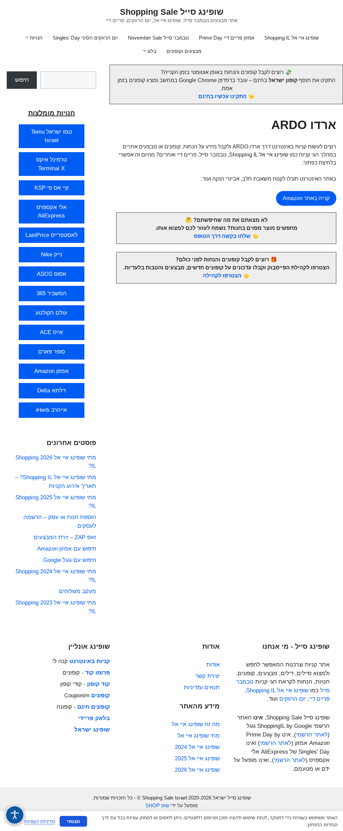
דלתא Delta (51, 390)
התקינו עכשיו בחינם (222, 96)
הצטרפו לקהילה (222, 275)
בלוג (151, 51)
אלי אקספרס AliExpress (52, 211)
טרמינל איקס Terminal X (51, 164)
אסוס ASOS (51, 274)
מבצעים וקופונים (183, 51)
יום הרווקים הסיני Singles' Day (85, 38)
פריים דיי (319, 699)
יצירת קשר (207, 676)
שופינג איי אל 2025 (197, 758)
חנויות (36, 38)
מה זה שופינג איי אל (196, 724)
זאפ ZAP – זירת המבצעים (65, 537)
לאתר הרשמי (312, 734)
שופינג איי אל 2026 (197, 770)
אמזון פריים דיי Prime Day (226, 38)
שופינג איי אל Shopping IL (291, 38)
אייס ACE (51, 332)
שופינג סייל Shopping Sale (171, 11)
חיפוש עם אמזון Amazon (66, 549)
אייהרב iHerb (51, 410)
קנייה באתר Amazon (306, 198)
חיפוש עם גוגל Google (69, 560)
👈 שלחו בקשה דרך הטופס (226, 236)
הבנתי (73, 821)
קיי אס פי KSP (52, 188)
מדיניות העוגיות (39, 821)
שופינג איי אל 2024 (197, 747)
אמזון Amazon (51, 371)
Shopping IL (261, 690)
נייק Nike (51, 254)
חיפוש (22, 80)
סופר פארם (51, 351)
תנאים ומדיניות (202, 687)
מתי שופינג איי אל (199, 735)
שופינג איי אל (292, 690)
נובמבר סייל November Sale (158, 38)
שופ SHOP (157, 805)
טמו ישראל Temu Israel (51, 136)
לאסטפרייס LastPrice (51, 235)
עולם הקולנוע (51, 313)
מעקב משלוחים (77, 591)
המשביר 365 (52, 293)
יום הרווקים (292, 699)
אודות (213, 664)
